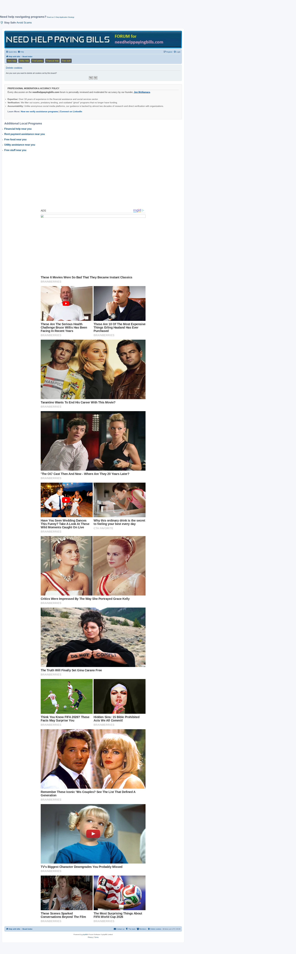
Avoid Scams (24, 22)
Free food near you (15, 139)
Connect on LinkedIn (71, 111)
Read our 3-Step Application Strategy (60, 17)
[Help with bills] (93, 39)
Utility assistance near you (19, 144)
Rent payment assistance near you (24, 134)
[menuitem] (21, 52)
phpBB (84, 934)
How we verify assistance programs (39, 111)
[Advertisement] (75, 9)
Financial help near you (18, 129)
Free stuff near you (15, 150)
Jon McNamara (142, 92)
